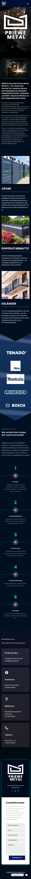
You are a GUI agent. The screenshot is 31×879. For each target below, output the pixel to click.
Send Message (16, 857)
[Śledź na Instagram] (18, 791)
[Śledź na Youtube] (15, 791)
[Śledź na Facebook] (12, 791)
